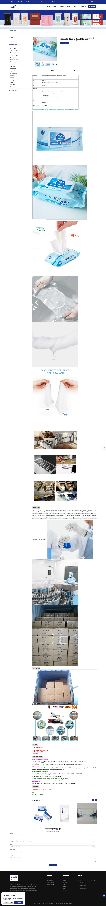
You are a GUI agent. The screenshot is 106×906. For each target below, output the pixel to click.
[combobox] (13, 841)
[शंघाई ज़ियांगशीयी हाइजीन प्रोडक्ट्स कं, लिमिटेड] (16, 6)
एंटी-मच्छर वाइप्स (12, 86)
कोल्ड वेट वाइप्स (12, 52)
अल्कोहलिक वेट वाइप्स (14, 55)
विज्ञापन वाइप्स (12, 66)
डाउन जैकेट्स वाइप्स (13, 73)
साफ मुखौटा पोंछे (13, 48)
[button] (93, 800)
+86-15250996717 (43, 1)
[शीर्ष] (104, 895)
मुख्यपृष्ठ (48, 6)
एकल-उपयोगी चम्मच (12, 41)
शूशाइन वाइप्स (12, 75)
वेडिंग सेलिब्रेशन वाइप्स (14, 62)
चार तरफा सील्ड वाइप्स (14, 59)
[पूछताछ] (104, 448)
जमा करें (53, 865)
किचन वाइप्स (12, 77)
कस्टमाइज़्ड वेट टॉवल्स (13, 90)
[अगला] (56, 64)
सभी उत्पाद (11, 37)
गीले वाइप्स (80, 510)
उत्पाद (61, 6)
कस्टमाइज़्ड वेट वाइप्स (13, 44)
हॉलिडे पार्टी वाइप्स (13, 68)
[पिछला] (33, 64)
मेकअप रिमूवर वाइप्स (13, 80)
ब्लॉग (75, 6)
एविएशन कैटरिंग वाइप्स (14, 50)
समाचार (68, 6)
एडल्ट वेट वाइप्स (12, 57)
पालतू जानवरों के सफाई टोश (15, 71)
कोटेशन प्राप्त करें (92, 6)
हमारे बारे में (55, 6)
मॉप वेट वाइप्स (12, 84)
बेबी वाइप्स (11, 64)
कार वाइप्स (14, 30)
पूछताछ (65, 43)
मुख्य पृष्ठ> (11, 30)
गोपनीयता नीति (69, 903)
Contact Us (81, 6)
